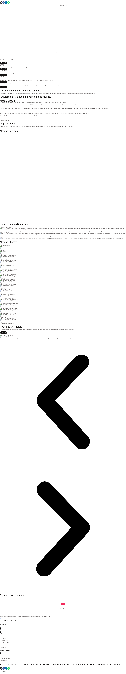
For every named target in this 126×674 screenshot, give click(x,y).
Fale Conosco (86, 52)
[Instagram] (1, 2)
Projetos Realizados (59, 52)
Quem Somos (43, 52)
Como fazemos (50, 52)
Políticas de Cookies (5, 656)
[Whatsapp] (8, 2)
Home (38, 52)
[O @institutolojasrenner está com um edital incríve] (15, 599)
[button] (63, 402)
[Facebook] (3, 2)
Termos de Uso (4, 660)
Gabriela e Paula (3, 93)
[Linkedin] (6, 2)
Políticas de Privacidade (5, 658)
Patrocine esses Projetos (69, 52)
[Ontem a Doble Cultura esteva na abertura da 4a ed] (47, 599)
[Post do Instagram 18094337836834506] (78, 597)
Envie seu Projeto (79, 52)
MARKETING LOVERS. (107, 664)
